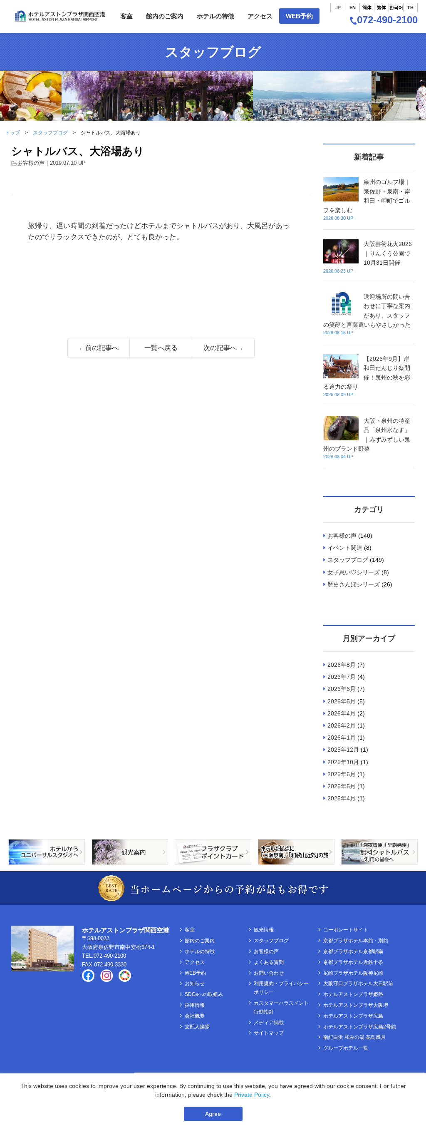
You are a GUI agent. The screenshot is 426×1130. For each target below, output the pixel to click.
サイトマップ (269, 1033)
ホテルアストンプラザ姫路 (353, 994)
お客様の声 (31, 163)
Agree (213, 1113)
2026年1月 (341, 737)
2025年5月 (341, 786)
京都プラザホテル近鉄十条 (353, 962)
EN (352, 7)
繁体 (381, 7)
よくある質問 (269, 962)
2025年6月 (341, 774)
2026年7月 (341, 676)
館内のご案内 (164, 16)
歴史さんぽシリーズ (353, 584)
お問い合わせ (269, 973)
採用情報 (195, 1005)
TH (410, 7)
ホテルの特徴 (215, 16)
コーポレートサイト (345, 930)
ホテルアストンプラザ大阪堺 (355, 1005)
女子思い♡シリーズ (353, 572)
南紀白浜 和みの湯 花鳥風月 (354, 1037)
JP (338, 7)
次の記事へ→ (223, 347)
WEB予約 (299, 16)
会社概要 (195, 1016)
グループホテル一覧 (345, 1048)
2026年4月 (341, 713)
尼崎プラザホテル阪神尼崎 (353, 973)
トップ (12, 133)
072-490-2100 (387, 19)
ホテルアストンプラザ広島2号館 (359, 1027)
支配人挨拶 (197, 1027)
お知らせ (195, 983)
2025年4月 (341, 798)
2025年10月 (343, 762)
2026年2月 (341, 725)
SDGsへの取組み (204, 994)
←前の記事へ (99, 347)
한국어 (396, 7)
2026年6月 (341, 688)
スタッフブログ (50, 133)
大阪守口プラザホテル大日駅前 (358, 983)
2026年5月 (341, 701)
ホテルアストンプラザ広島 (353, 1016)
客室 (126, 16)
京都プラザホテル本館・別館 (355, 941)
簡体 (367, 7)
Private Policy (251, 1094)
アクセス (260, 16)
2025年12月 (343, 749)
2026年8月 (341, 664)
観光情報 (264, 930)
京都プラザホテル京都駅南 (353, 951)
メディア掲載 (269, 1023)
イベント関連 (344, 547)
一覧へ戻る (161, 347)
